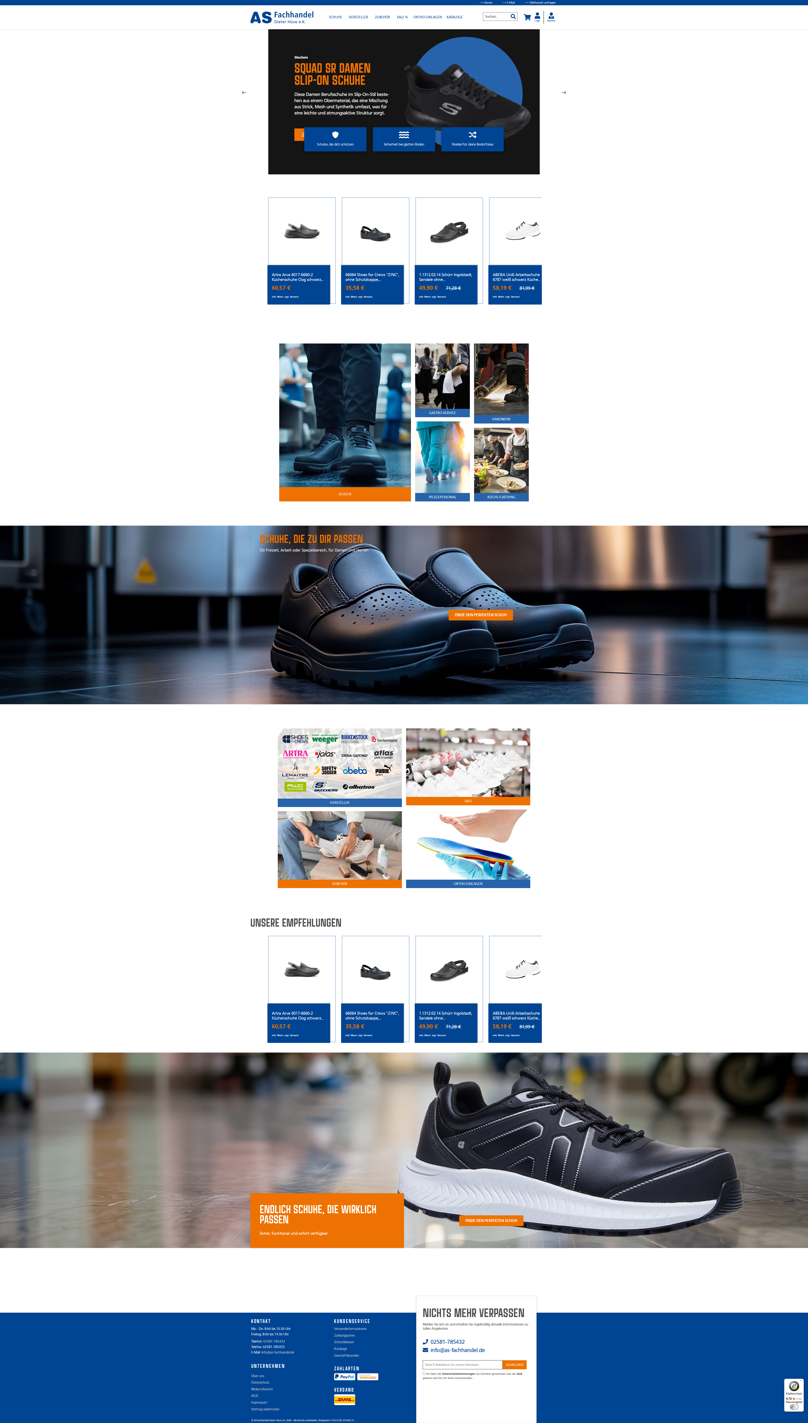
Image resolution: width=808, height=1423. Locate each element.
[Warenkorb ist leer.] (527, 17)
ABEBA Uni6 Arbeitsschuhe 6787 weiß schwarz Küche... (517, 277)
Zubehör (382, 17)
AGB (254, 1396)
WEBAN (336, 1420)
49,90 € (428, 288)
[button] (512, 14)
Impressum (259, 1402)
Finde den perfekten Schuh (481, 615)
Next (561, 93)
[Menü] (801, 1381)
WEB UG (348, 1420)
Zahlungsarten (344, 1335)
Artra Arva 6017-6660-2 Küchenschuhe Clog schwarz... (298, 277)
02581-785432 (274, 1341)
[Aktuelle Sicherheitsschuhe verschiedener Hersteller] (281, 17)
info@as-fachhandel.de (277, 1352)
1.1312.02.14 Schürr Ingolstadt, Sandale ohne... (445, 277)
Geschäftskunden (346, 1356)
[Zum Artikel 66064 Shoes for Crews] (376, 231)
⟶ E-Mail (508, 2)
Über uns (257, 1376)
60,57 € (281, 288)
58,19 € (502, 288)
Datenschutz (260, 1382)
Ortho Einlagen (427, 17)
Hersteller (358, 17)
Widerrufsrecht (262, 1389)
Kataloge (455, 17)
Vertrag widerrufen (265, 1409)
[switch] (794, 1407)
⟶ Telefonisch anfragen (540, 2)
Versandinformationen (350, 1329)
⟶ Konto (486, 2)
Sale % (402, 17)
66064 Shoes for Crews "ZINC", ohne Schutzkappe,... (372, 277)
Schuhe (335, 17)
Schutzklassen (344, 1342)
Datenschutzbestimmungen (458, 1374)
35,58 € (355, 288)
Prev (247, 93)
